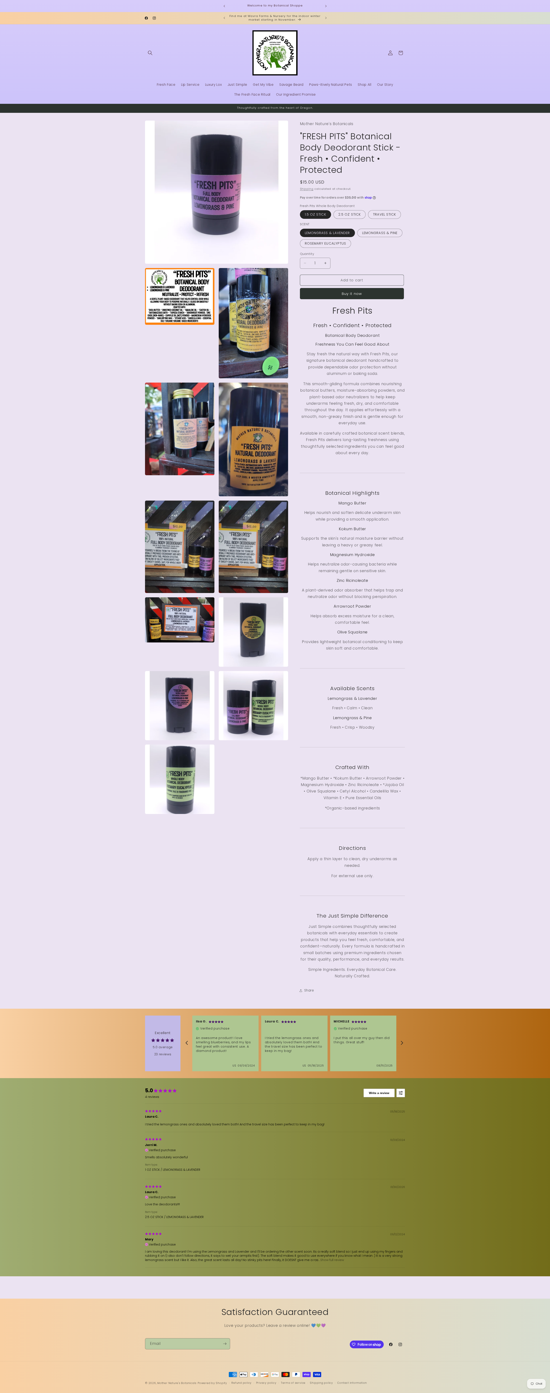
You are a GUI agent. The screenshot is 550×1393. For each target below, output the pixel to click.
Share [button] (309, 990)
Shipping (306, 189)
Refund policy (241, 1383)
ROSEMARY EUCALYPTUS (325, 243)
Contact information (352, 1383)
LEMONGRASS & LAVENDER (327, 233)
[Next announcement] (326, 6)
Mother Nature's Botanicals (177, 1383)
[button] (150, 53)
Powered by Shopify (212, 1383)
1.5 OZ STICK (315, 214)
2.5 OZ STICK (349, 214)
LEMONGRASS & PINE (380, 233)
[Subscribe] (225, 1343)
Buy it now (352, 293)
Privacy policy (266, 1383)
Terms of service (293, 1383)
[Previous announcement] (224, 6)
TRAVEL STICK (384, 214)
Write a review (379, 1093)
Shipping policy (321, 1383)
